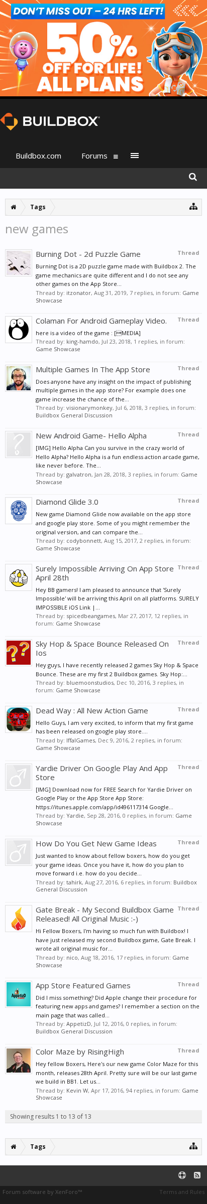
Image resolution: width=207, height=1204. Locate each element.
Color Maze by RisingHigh (80, 1051)
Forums (94, 155)
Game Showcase (58, 349)
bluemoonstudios (90, 682)
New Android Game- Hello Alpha (91, 435)
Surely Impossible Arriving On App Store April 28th (105, 572)
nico (72, 957)
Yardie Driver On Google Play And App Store (102, 772)
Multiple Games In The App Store (93, 369)
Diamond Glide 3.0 (67, 502)
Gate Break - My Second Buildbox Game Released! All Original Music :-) (105, 914)
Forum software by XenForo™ (42, 1191)
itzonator (78, 292)
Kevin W (77, 1090)
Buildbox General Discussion (74, 415)
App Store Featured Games (83, 985)
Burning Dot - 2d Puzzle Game (88, 254)
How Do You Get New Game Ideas (96, 843)
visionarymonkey (89, 407)
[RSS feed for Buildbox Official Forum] (197, 1175)
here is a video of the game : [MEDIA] (88, 333)
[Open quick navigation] (193, 206)
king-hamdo (82, 341)
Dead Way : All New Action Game (92, 710)
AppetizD (78, 1023)
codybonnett (83, 540)
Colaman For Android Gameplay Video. (101, 321)
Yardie (75, 815)
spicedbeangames (90, 616)
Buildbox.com (38, 155)
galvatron (78, 474)
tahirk (74, 882)
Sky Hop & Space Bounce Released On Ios (102, 648)
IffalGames (80, 740)
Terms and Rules (181, 1191)
